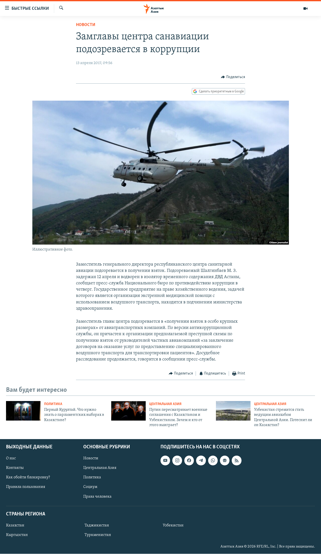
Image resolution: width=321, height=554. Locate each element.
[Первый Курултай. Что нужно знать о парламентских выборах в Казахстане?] (23, 411)
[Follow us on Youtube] (165, 460)
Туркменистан (98, 535)
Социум (90, 487)
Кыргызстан (17, 535)
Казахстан (15, 525)
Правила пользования (25, 487)
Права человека (97, 497)
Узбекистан (173, 525)
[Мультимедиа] (305, 8)
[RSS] (236, 460)
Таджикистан (97, 525)
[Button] (233, 77)
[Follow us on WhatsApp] (213, 460)
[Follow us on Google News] (224, 460)
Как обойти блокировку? (28, 478)
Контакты (15, 468)
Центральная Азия (165, 404)
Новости (85, 25)
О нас (11, 459)
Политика (53, 404)
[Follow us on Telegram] (201, 460)
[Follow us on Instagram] (177, 460)
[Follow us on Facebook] (189, 460)
